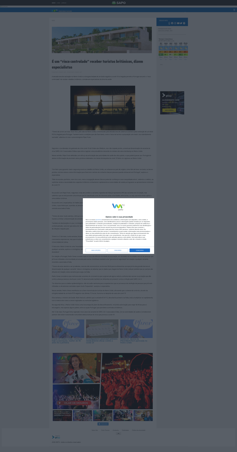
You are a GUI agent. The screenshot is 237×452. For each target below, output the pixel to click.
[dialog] (118, 226)
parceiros (98, 219)
